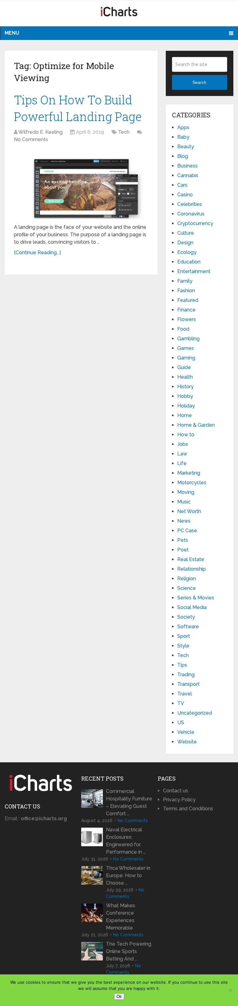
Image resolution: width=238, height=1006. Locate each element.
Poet (183, 550)
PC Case (187, 530)
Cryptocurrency (195, 223)
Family (184, 281)
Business (187, 166)
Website (187, 742)
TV (180, 703)
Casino (185, 195)
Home (184, 415)
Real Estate (190, 559)
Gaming (186, 358)
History (185, 387)
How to (185, 435)
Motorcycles (191, 483)
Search (199, 82)
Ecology (186, 252)
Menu (12, 33)
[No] (230, 990)
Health (185, 377)
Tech (124, 132)
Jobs (182, 444)
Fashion (186, 291)
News (184, 521)
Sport (183, 636)
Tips (182, 665)
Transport (188, 684)
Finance (186, 310)
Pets (182, 540)
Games (185, 348)
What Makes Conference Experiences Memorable (120, 917)
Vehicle (185, 732)
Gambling (188, 339)
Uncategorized (194, 713)
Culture (185, 233)
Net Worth (189, 511)
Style (183, 646)
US (180, 722)
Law (182, 454)
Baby (183, 137)
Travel (184, 694)
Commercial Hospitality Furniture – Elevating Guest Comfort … (129, 802)
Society (186, 617)
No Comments (31, 139)
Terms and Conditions (188, 809)
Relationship (191, 569)
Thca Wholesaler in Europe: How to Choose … (128, 875)
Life (182, 463)
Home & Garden (196, 425)
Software (188, 626)
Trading (186, 674)
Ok (119, 996)
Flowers (186, 319)
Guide (184, 367)
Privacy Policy (179, 800)
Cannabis (187, 175)
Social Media (192, 607)
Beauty (185, 147)
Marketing (188, 473)
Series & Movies (195, 598)
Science (186, 588)
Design (185, 243)
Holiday (186, 406)
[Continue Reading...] (37, 252)
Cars (182, 185)
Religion (186, 578)
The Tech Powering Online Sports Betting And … (128, 951)
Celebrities (189, 204)
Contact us (175, 791)
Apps (183, 127)
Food (183, 329)
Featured (187, 300)
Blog (182, 156)
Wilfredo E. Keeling (40, 132)
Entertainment (193, 271)
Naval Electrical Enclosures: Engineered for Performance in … (125, 841)
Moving (185, 492)
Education (189, 262)
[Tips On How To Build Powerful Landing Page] (81, 184)
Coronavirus (191, 214)
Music (184, 502)
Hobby (185, 396)
